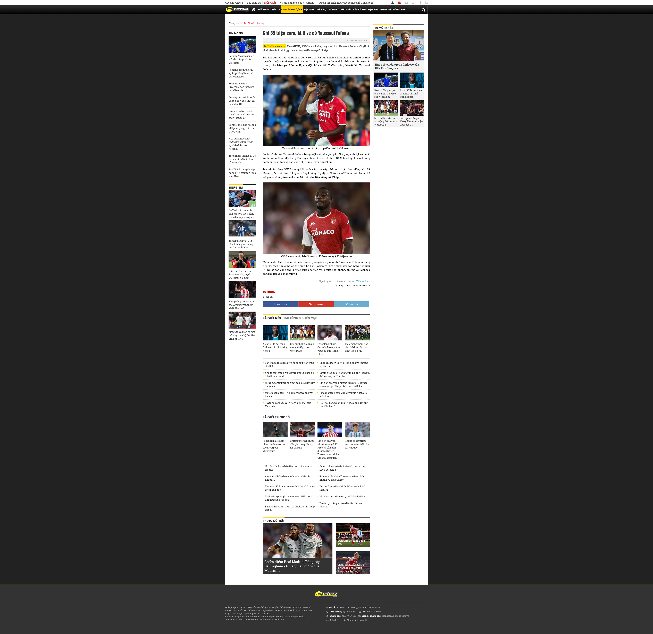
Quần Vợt (322, 9)
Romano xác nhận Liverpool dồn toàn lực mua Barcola (241, 87)
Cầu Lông (394, 9)
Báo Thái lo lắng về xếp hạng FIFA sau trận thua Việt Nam (242, 173)
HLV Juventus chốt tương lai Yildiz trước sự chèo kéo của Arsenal (241, 143)
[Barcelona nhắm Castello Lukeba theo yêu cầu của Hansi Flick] (329, 333)
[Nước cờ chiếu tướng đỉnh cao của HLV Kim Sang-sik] (398, 45)
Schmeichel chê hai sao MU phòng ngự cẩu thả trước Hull (242, 128)
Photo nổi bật (273, 521)
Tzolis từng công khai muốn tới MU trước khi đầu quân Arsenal (288, 498)
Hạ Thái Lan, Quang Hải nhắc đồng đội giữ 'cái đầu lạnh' (344, 404)
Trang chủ (234, 23)
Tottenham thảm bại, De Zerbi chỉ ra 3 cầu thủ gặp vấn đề (242, 159)
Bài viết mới (272, 318)
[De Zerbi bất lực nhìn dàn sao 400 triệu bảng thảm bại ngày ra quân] (242, 198)
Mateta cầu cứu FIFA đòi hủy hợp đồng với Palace (289, 394)
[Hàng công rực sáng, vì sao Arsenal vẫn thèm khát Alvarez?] (242, 289)
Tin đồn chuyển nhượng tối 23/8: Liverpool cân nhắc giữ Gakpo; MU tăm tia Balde (344, 384)
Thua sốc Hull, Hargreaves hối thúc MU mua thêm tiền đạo (290, 488)
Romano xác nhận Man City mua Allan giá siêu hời (343, 394)
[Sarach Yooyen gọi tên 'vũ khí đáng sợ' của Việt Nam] (242, 44)
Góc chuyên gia (234, 2)
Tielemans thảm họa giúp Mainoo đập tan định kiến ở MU (356, 347)
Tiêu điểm (236, 187)
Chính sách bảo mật (357, 620)
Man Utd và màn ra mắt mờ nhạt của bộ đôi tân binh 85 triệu (242, 335)
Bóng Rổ (334, 9)
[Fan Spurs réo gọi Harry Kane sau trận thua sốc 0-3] (412, 108)
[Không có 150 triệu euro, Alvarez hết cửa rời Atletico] (357, 429)
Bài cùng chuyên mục (300, 318)
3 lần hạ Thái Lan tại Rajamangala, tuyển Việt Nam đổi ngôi (240, 274)
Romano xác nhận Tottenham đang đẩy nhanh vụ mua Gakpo (342, 478)
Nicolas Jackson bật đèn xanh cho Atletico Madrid (289, 468)
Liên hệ (334, 620)
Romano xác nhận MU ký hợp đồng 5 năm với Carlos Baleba (241, 73)
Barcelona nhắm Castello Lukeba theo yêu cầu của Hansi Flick (329, 349)
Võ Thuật (346, 9)
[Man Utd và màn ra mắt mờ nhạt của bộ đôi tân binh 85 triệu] (242, 320)
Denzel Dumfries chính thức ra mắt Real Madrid (342, 488)
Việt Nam (308, 9)
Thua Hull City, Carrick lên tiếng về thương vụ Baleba (344, 364)
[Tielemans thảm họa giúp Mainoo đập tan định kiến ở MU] (357, 333)
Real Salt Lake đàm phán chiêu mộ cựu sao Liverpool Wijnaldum (274, 446)
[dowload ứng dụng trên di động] (399, 2)
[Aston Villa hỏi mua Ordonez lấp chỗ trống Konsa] (275, 333)
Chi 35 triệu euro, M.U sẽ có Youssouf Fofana (306, 32)
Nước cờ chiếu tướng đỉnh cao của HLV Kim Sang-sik (290, 384)
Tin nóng (236, 33)
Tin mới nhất (383, 28)
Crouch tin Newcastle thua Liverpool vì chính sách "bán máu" (242, 114)
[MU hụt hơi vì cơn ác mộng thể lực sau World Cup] (302, 333)
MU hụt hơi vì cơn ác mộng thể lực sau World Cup (302, 347)
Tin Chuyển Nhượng (254, 23)
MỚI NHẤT (263, 9)
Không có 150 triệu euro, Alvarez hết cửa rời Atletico (357, 444)
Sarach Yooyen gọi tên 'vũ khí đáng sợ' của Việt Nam (241, 59)
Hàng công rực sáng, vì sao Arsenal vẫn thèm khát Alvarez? (242, 305)
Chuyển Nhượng (291, 9)
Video (383, 9)
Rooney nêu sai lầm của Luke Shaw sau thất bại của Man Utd (242, 101)
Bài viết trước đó (276, 417)
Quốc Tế (275, 9)
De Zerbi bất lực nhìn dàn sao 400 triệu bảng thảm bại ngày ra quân (241, 214)
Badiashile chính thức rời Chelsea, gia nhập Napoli (290, 508)
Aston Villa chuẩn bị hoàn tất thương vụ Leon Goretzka (342, 468)
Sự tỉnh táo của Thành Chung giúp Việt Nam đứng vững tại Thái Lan (345, 374)
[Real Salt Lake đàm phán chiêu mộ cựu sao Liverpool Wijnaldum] (275, 429)
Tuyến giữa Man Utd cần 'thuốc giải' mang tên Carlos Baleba (241, 244)
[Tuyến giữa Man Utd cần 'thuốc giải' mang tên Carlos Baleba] (242, 228)
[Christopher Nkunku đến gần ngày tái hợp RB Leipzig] (302, 429)
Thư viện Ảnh (370, 9)
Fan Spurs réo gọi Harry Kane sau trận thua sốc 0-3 (289, 364)
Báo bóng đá (254, 2)
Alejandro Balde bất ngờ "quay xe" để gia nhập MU (287, 478)
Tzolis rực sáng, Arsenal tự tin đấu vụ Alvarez (341, 505)
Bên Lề (357, 9)
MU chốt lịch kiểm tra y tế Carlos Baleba (342, 496)
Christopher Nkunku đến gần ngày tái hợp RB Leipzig (302, 444)
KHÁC (404, 9)
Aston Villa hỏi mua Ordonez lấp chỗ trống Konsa (323, 2)
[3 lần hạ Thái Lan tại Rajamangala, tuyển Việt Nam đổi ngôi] (242, 259)
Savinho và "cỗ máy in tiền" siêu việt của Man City (288, 404)
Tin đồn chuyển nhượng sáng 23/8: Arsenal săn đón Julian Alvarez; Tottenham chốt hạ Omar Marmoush (328, 449)
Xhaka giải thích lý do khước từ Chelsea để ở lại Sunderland (289, 374)
